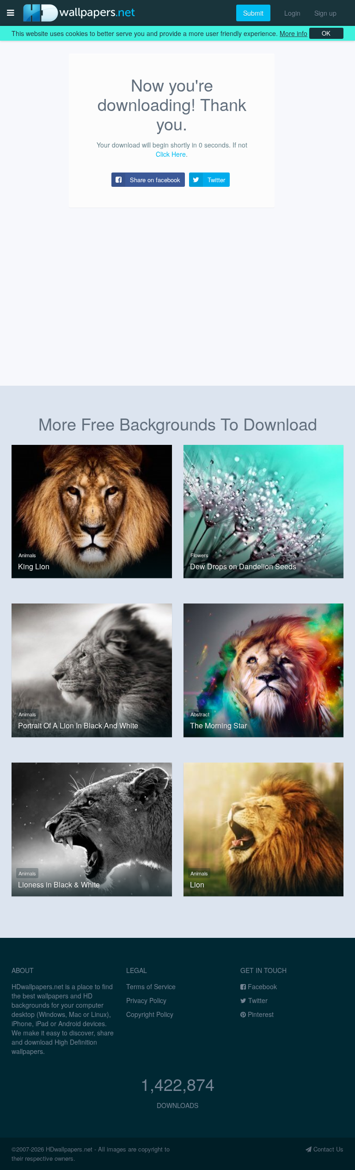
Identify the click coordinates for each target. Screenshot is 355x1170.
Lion (197, 885)
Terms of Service (151, 986)
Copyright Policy (149, 1014)
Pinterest (260, 1014)
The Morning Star (218, 725)
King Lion (33, 566)
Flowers (199, 555)
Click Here (171, 154)
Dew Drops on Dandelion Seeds (243, 566)
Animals (27, 555)
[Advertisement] (177, 288)
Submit (253, 13)
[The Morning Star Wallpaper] (264, 669)
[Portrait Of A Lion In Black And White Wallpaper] (92, 669)
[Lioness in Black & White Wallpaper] (92, 828)
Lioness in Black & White (59, 885)
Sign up (325, 13)
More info (293, 33)
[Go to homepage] (79, 13)
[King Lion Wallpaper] (92, 510)
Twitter (257, 1000)
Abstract (199, 714)
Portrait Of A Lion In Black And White (78, 725)
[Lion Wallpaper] (264, 828)
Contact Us (327, 1149)
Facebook (261, 986)
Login (292, 13)
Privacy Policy (146, 1000)
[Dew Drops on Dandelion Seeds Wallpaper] (264, 510)
